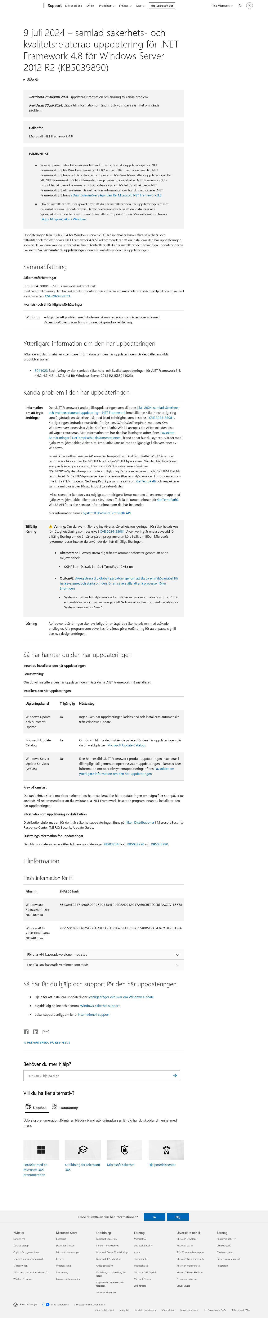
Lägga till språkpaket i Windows (63, 219)
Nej (177, 1217)
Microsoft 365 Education (108, 1258)
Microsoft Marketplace (188, 1265)
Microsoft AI (140, 1238)
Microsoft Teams (142, 1279)
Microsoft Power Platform (189, 1272)
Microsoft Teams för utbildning (112, 1252)
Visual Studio (183, 1285)
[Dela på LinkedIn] (34, 1031)
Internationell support (93, 1014)
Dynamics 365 (141, 1258)
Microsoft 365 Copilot (145, 1272)
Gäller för (32, 79)
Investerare (222, 1265)
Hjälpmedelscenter (162, 1164)
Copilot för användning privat (28, 1258)
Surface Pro (19, 1238)
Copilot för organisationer (26, 1252)
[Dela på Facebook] (26, 1031)
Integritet (124, 1310)
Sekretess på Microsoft (228, 1258)
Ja (154, 1217)
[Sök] (175, 1075)
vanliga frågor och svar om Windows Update (121, 997)
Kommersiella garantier (68, 1279)
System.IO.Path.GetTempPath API (107, 513)
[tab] (37, 1107)
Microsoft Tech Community (190, 1258)
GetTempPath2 (168, 499)
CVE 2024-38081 (161, 417)
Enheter (123, 5)
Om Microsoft (224, 1245)
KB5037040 (111, 844)
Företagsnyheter (225, 1252)
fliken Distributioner (139, 822)
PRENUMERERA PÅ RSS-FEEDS (48, 1042)
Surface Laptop (20, 1245)
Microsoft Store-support (68, 1252)
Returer (60, 1258)
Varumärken (168, 1310)
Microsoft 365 (73, 5)
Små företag (140, 1285)
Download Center (65, 1245)
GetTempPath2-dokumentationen (96, 437)
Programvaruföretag (187, 1279)
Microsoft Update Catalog (125, 745)
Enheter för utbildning (107, 1245)
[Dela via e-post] (44, 1031)
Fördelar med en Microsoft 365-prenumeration (35, 1169)
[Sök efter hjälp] (239, 5)
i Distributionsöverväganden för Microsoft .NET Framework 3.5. (116, 195)
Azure (137, 1252)
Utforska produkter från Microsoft (30, 1272)
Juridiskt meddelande (145, 1310)
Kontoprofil (61, 1238)
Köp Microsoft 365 (162, 5)
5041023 (41, 370)
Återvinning (62, 1272)
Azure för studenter (106, 1292)
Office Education (104, 1265)
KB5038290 (135, 844)
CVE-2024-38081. (58, 296)
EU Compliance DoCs (215, 1310)
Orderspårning (63, 1265)
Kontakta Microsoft (104, 1310)
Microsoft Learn (185, 1245)
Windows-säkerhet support (100, 1005)
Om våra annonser (189, 1310)
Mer (138, 5)
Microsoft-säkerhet (120, 1164)
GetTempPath (146, 481)
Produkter (105, 5)
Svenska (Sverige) (28, 1304)
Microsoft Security (143, 1245)
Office (90, 5)
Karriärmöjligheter (226, 1238)
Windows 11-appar (22, 1279)
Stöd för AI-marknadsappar (190, 1252)
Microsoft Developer (187, 1238)
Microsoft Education (106, 1238)
